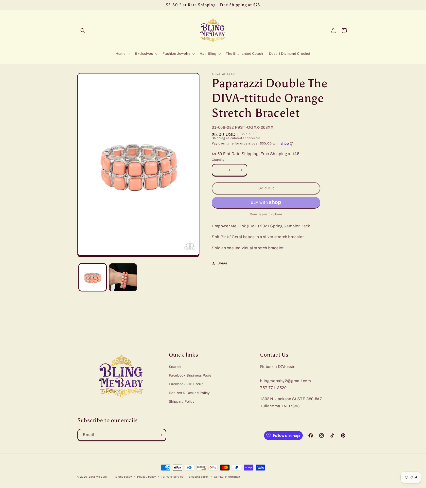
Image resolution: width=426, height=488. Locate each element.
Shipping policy (199, 476)
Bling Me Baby (98, 476)
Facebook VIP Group (186, 384)
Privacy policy (146, 476)
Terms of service (172, 476)
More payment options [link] (266, 214)
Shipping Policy (182, 401)
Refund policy (123, 476)
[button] (82, 30)
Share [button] (222, 263)
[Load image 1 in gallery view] (92, 277)
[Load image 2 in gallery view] (123, 277)
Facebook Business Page (190, 375)
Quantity (218, 160)
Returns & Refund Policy (189, 393)
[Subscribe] (160, 435)
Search (175, 367)
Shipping (218, 138)
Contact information (227, 476)
